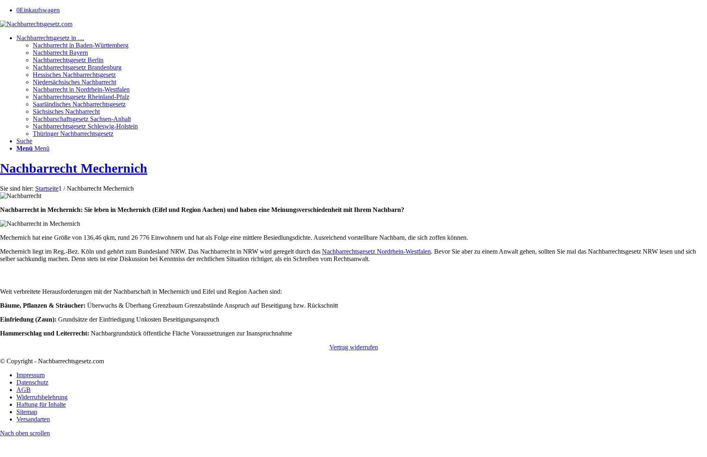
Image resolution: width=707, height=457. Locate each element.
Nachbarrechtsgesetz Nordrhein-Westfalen (376, 251)
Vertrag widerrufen (353, 347)
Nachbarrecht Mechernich (73, 168)
